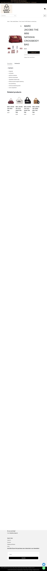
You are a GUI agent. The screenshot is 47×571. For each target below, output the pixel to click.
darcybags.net (23, 0)
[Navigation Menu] (44, 16)
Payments (9, 542)
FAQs (8, 546)
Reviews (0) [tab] (17, 63)
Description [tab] (9, 63)
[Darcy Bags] (6, 8)
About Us (9, 540)
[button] (21, 26)
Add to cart (33, 52)
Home (8, 21)
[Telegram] (43, 564)
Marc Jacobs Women (14, 21)
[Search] (15, 16)
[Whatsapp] (43, 568)
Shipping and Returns (11, 544)
